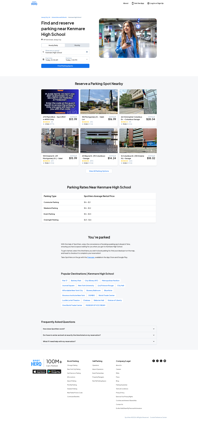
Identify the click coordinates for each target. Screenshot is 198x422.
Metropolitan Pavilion (110, 280)
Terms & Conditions (122, 389)
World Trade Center (107, 295)
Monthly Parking (72, 385)
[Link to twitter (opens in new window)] (161, 361)
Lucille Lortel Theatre (71, 300)
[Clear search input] (87, 52)
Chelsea (86, 300)
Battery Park (76, 280)
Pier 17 (64, 280)
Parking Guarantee (121, 385)
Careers (118, 369)
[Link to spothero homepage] (36, 363)
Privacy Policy (120, 392)
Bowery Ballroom (94, 290)
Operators (95, 365)
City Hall (120, 285)
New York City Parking (73, 369)
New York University (86, 285)
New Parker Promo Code (74, 392)
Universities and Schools (59, 17)
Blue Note (108, 290)
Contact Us (119, 404)
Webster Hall (99, 300)
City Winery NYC (91, 280)
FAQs (117, 373)
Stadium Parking (72, 389)
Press (118, 377)
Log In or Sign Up (157, 3)
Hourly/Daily (53, 45)
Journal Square (68, 285)
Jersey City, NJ (45, 17)
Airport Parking (71, 381)
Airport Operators (97, 369)
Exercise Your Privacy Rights (124, 396)
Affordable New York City (72, 290)
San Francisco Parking (74, 373)
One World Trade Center (72, 305)
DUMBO (91, 295)
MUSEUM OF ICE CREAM (95, 305)
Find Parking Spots (65, 66)
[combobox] (65, 52)
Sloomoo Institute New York (73, 295)
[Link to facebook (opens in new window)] (153, 361)
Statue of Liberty (115, 300)
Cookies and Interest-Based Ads (126, 400)
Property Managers (98, 377)
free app (90, 257)
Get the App (139, 3)
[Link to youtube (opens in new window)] (165, 361)
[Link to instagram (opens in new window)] (157, 361)
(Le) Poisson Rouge (106, 285)
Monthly (77, 45)
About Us (119, 365)
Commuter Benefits (73, 396)
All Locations (71, 377)
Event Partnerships (98, 373)
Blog (117, 381)
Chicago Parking (72, 365)
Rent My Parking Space (99, 381)
